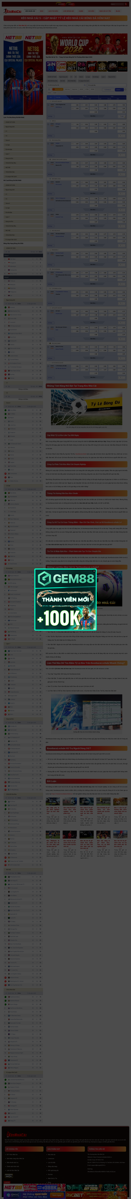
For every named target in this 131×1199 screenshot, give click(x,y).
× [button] (94, 571)
